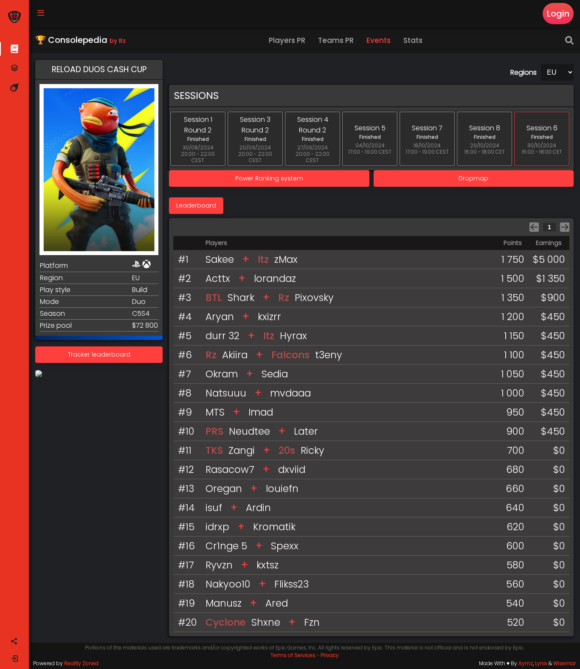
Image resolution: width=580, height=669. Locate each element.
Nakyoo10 (228, 584)
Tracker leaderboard (99, 354)
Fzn (312, 622)
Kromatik (274, 527)
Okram (222, 374)
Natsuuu (226, 393)
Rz (283, 297)
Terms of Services (292, 655)
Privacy (330, 655)
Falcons (290, 355)
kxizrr (269, 316)
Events (378, 40)
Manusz (224, 603)
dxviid (291, 469)
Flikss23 (291, 584)
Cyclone (226, 622)
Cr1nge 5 (226, 546)
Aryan (220, 316)
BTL (214, 297)
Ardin (258, 507)
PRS (214, 431)
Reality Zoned (81, 663)
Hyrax (293, 336)
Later (306, 431)
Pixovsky (314, 297)
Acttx (218, 278)
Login (558, 14)
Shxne (265, 622)
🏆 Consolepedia (80, 40)
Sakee (220, 259)
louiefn (282, 488)
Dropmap (473, 178)
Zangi (241, 450)
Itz (263, 259)
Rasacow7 (230, 469)
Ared (276, 603)
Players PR (287, 40)
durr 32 (222, 336)
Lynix (541, 663)
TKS (214, 450)
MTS (215, 412)
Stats (412, 40)
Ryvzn (219, 565)
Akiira (235, 355)
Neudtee (249, 431)
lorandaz (275, 278)
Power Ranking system (269, 178)
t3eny (328, 355)
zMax (286, 259)
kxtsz (267, 565)
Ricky (312, 450)
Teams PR (336, 40)
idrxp (217, 527)
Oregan (224, 488)
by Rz (118, 41)
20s (287, 450)
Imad (260, 412)
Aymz (525, 663)
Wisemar (564, 663)
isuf (214, 507)
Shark (241, 297)
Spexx (284, 546)
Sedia (275, 374)
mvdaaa (290, 393)
